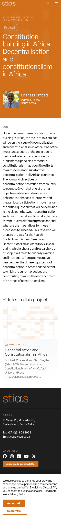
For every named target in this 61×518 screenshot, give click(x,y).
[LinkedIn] (19, 456)
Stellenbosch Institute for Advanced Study (18, 18)
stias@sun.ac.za (20, 436)
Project (9, 27)
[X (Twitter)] (34, 456)
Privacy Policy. (18, 494)
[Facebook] (5, 456)
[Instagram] (12, 456)
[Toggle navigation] (56, 3)
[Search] (48, 3)
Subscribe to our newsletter (20, 463)
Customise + (15, 511)
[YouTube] (26, 456)
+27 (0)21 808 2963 (19, 432)
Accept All (14, 503)
